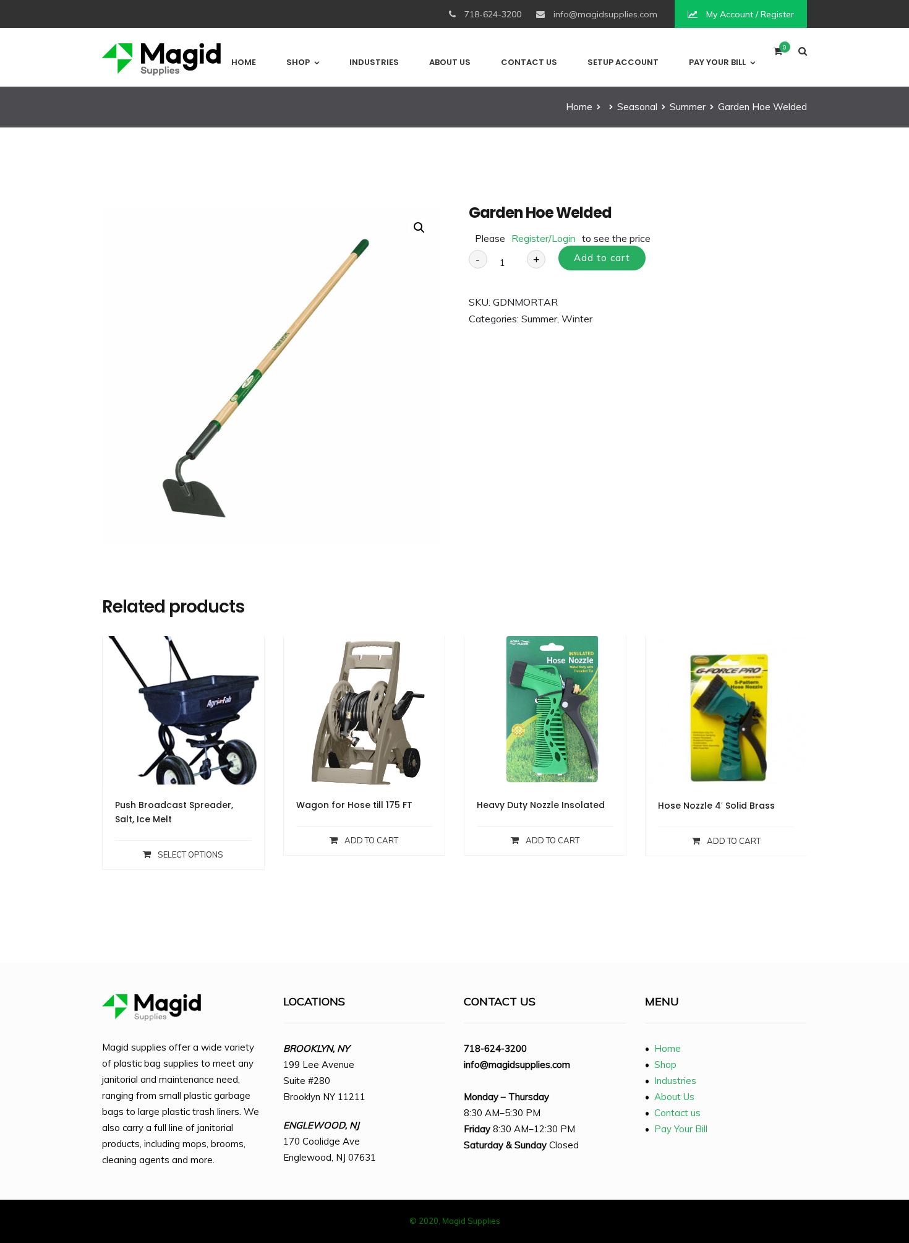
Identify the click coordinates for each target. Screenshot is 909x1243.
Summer (688, 107)
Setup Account (623, 62)
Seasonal (637, 107)
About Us (450, 62)
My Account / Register (749, 14)
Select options (190, 854)
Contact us (529, 62)
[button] (419, 228)
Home (243, 62)
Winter (576, 318)
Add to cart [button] (371, 840)
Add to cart (602, 258)
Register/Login (543, 238)
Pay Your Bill (717, 62)
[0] (778, 54)
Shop (298, 62)
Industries (374, 62)
